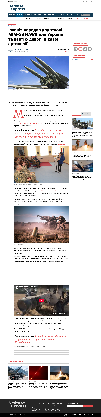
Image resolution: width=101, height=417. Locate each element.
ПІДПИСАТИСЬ (88, 406)
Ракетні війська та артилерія (40, 346)
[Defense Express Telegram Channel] (92, 1)
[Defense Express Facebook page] (83, 1)
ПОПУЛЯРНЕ (86, 113)
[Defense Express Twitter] (89, 1)
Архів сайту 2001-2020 (82, 18)
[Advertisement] (62, 8)
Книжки (54, 18)
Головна (10, 25)
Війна (18, 346)
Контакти (70, 18)
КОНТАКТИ (90, 414)
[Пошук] (91, 15)
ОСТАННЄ (77, 113)
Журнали (39, 18)
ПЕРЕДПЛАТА (84, 414)
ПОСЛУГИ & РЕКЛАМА (76, 414)
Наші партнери (61, 18)
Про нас (20, 18)
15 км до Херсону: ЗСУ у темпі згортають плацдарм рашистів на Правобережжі (41, 339)
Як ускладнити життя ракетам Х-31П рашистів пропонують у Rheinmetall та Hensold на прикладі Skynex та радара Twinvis (17, 386)
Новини (14, 25)
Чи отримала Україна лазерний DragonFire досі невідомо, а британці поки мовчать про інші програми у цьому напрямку (38, 385)
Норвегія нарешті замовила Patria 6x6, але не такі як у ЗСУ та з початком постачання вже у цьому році (82, 134)
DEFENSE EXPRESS (21, 50)
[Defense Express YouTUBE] (86, 1)
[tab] (76, 114)
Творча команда (30, 18)
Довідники (46, 18)
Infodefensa (61, 144)
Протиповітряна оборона (26, 346)
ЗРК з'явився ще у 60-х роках (51, 191)
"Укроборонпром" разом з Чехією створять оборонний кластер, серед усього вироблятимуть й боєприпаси (39, 133)
